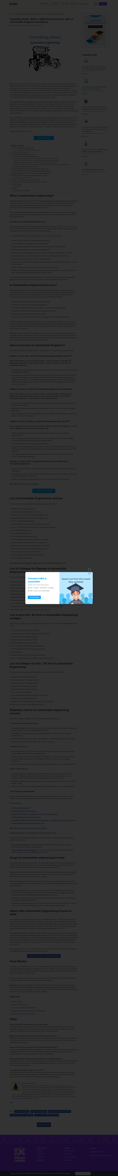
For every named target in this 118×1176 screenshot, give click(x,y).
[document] (59, 588)
